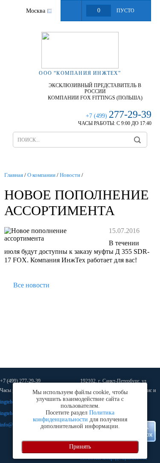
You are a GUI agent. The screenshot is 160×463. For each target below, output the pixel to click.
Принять (80, 446)
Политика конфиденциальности (73, 416)
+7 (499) (118, 116)
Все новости (31, 285)
